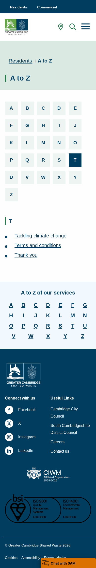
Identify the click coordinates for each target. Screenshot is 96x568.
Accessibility (30, 558)
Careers (57, 442)
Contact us (59, 451)
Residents (20, 60)
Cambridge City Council (64, 412)
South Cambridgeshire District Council (70, 429)
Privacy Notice (55, 558)
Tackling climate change (40, 235)
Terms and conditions (38, 245)
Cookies (11, 558)
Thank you (26, 255)
